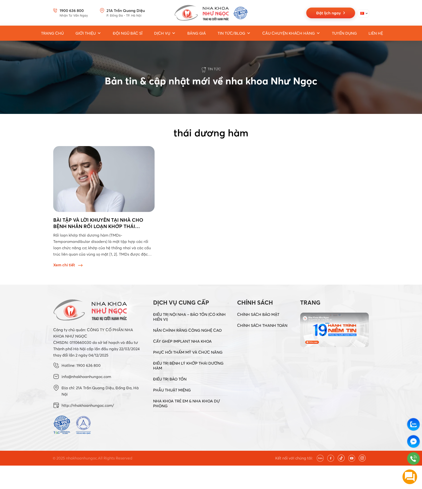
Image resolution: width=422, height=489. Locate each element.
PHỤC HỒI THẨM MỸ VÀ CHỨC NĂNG (187, 352)
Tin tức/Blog (231, 33)
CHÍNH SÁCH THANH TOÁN (262, 325)
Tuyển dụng (344, 33)
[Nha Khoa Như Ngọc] (211, 13)
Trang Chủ (52, 33)
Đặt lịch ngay (329, 12)
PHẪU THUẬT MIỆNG (172, 390)
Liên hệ (376, 33)
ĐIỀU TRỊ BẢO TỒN (170, 379)
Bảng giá (196, 33)
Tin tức (214, 69)
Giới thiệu (85, 33)
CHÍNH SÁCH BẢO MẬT (258, 314)
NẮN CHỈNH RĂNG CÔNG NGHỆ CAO (187, 330)
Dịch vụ (162, 33)
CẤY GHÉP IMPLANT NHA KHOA (182, 341)
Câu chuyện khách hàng (288, 33)
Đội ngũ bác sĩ (127, 33)
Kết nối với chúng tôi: (294, 458)
